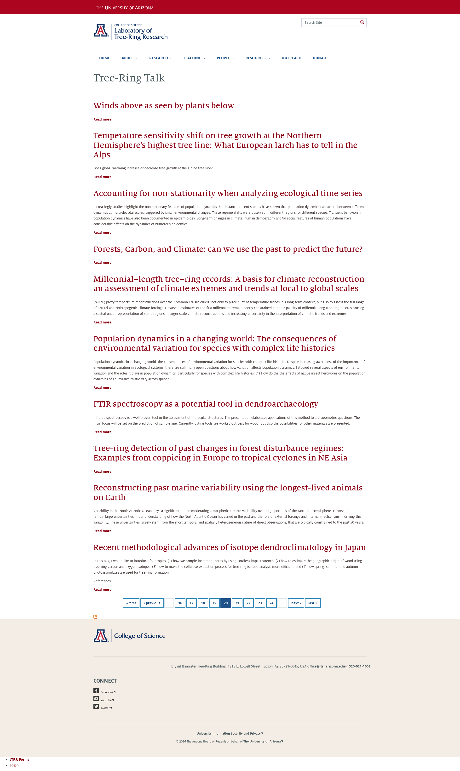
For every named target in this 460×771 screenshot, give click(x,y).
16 (180, 603)
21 (237, 603)
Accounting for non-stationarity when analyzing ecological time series (228, 193)
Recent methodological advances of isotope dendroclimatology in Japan (229, 547)
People (223, 58)
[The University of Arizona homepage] (126, 7)
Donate (320, 58)
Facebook (107, 692)
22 (248, 603)
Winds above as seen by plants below (163, 105)
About (128, 58)
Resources (256, 58)
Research (158, 58)
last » (312, 603)
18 (203, 603)
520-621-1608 (359, 666)
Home (104, 58)
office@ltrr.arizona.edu (327, 666)
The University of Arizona (262, 741)
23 (260, 603)
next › (296, 603)
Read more (102, 119)
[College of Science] (136, 635)
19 (214, 603)
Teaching (192, 58)
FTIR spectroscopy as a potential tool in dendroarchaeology (205, 404)
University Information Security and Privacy (229, 733)
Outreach (291, 58)
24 (271, 603)
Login (14, 765)
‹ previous (152, 603)
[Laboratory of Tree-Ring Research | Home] (136, 32)
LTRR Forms (19, 759)
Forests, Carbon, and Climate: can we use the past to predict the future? (228, 249)
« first (131, 603)
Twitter (105, 708)
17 (191, 603)
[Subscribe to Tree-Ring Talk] (95, 616)
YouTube (106, 700)
